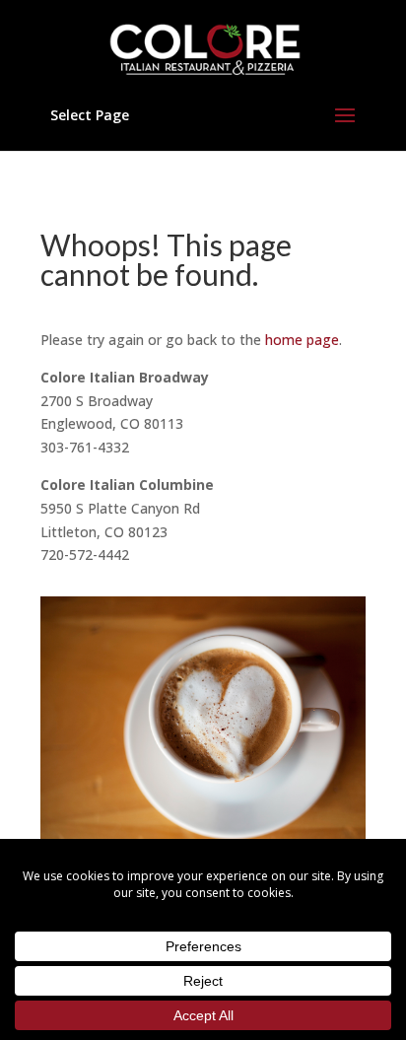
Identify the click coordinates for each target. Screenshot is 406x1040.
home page (302, 339)
